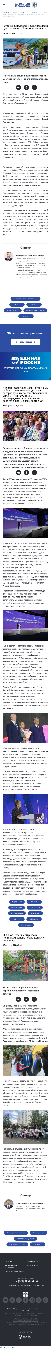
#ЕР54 (17, 305)
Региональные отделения (11, 1266)
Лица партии (32, 1261)
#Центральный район (35, 310)
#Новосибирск (13, 310)
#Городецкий (16, 907)
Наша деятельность (19, 12)
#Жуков (34, 902)
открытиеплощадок (17, 1244)
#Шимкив (34, 919)
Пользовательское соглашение (26, 1318)
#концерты (34, 305)
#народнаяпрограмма (16, 1233)
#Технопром (35, 907)
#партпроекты (38, 1233)
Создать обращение (25, 342)
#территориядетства (25, 1239)
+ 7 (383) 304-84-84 (25, 1281)
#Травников (17, 902)
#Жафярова (26, 925)
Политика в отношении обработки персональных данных (25, 1322)
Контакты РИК (33, 1265)
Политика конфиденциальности (25, 1320)
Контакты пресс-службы (15, 1272)
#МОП (25, 316)
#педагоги (35, 913)
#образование (17, 913)
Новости (33, 12)
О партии (8, 1261)
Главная (6, 12)
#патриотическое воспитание (26, 299)
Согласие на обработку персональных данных (25, 1325)
